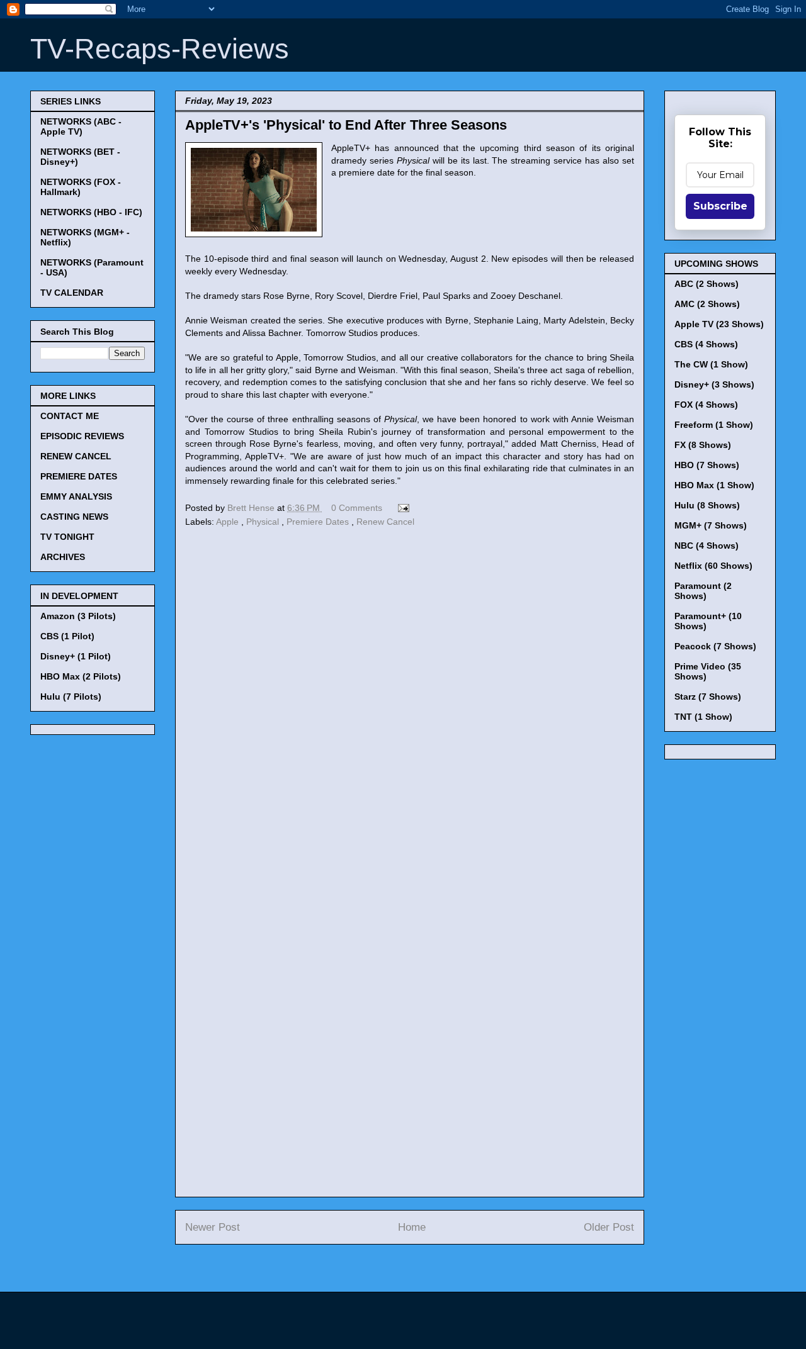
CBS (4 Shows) (706, 344)
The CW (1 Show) (711, 364)
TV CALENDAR (71, 293)
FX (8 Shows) (702, 445)
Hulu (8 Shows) (707, 505)
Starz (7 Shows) (707, 696)
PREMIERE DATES (78, 476)
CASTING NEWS (74, 517)
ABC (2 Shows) (706, 284)
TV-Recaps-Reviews (159, 49)
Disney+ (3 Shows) (714, 384)
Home (412, 1227)
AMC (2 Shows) (707, 304)
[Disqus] (409, 703)
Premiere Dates (319, 522)
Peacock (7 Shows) (715, 646)
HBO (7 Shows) (706, 465)
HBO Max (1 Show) (714, 485)
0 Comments (356, 508)
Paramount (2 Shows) (703, 591)
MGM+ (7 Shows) (710, 525)
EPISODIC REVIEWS (82, 436)
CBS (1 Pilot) (67, 636)
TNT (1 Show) (703, 717)
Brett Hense (252, 508)
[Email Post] (401, 508)
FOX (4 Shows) (706, 405)
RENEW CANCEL (75, 456)
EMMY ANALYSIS (76, 496)
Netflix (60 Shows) (713, 566)
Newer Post (212, 1227)
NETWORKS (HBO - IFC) (91, 212)
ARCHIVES (62, 557)
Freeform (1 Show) (713, 425)
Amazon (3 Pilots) (78, 616)
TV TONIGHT (67, 537)
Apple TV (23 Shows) (719, 324)
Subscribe (720, 206)
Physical (263, 522)
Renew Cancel (385, 522)
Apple (228, 522)
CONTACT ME (69, 416)
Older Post (609, 1227)
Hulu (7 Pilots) (70, 696)
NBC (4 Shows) (706, 545)
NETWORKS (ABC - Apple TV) (81, 126)
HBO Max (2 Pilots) (80, 676)
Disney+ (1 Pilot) (75, 656)
